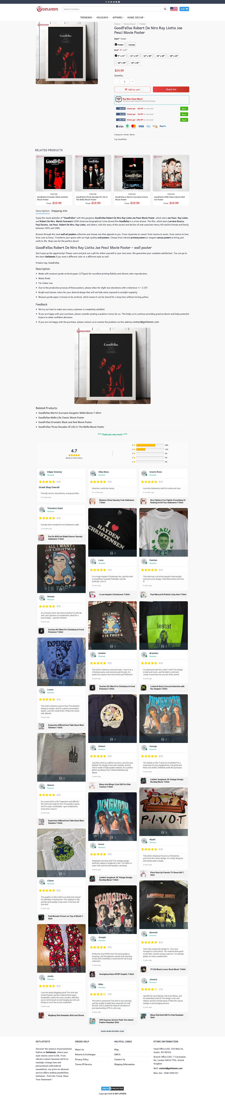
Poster (143, 23)
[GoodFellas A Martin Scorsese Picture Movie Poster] (132, 173)
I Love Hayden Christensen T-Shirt (114, 595)
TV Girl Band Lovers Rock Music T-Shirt (168, 969)
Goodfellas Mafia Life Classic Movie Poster (61, 417)
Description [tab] (43, 211)
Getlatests (50, 256)
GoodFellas (122, 139)
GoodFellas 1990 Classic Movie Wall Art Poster (169, 198)
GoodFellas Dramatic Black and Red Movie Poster (52, 198)
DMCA (117, 1054)
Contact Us (119, 1059)
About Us (79, 1049)
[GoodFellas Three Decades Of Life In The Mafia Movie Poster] (93, 173)
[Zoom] (39, 81)
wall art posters (68, 234)
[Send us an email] (114, 2)
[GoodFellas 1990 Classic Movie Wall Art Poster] (171, 173)
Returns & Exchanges (85, 1054)
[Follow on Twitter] (111, 2)
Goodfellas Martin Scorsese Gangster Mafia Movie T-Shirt (69, 413)
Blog (116, 1049)
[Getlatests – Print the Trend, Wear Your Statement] (47, 9)
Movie (132, 134)
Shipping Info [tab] (59, 211)
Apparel (118, 17)
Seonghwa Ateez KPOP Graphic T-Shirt (116, 974)
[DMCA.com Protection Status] (112, 1088)
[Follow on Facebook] (106, 2)
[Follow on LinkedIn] (119, 2)
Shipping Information (124, 1064)
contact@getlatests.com (146, 322)
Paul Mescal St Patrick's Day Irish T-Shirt (168, 595)
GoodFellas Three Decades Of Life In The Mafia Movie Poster (92, 198)
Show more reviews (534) (112, 1031)
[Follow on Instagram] (108, 2)
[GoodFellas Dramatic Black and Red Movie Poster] (54, 173)
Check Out (171, 89)
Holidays (102, 17)
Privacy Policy (81, 1059)
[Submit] (165, 9)
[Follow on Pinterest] (116, 2)
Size (116, 49)
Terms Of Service (83, 1064)
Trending (86, 17)
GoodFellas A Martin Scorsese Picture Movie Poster (131, 198)
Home (117, 23)
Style (117, 38)
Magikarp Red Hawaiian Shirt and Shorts (66, 1015)
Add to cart (134, 89)
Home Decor (135, 17)
